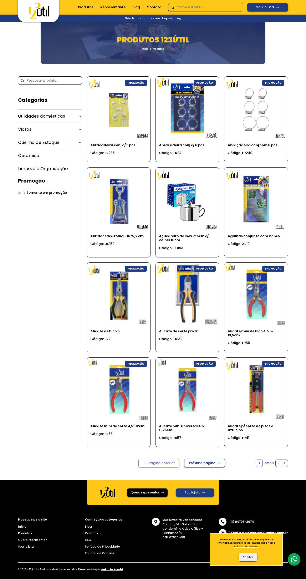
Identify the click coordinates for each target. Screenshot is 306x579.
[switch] (21, 192)
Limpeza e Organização (43, 168)
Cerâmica (28, 155)
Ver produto (116, 154)
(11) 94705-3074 (241, 522)
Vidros (24, 129)
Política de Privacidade (102, 546)
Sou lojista (265, 7)
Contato (154, 7)
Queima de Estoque (39, 142)
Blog (136, 7)
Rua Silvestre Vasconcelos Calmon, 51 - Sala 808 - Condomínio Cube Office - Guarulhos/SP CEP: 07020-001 (182, 528)
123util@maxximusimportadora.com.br (258, 533)
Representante (113, 7)
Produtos (85, 7)
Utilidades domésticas (41, 116)
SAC (88, 540)
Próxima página (202, 463)
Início (145, 49)
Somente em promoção (46, 192)
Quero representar (145, 492)
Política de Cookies (99, 553)
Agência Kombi (112, 569)
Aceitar (248, 557)
